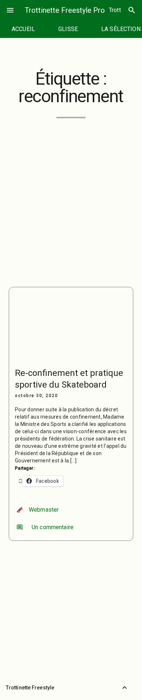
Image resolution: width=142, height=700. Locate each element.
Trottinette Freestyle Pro (65, 10)
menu (10, 10)
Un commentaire (45, 527)
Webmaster (44, 509)
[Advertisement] (71, 198)
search (131, 10)
